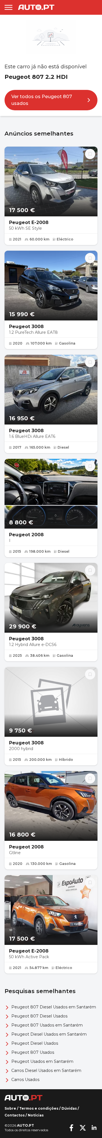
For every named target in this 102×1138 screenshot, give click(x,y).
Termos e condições (38, 1108)
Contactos (15, 1115)
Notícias (36, 1115)
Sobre (10, 1108)
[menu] (8, 7)
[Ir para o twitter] (82, 1127)
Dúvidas (69, 1108)
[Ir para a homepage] (36, 7)
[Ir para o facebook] (71, 1127)
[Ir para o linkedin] (94, 1127)
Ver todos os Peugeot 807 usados (41, 100)
